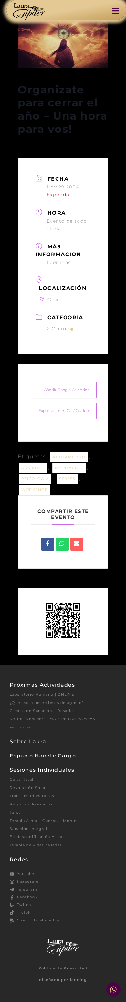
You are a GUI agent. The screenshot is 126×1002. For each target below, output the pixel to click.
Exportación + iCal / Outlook (64, 410)
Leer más (59, 262)
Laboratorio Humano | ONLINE (42, 694)
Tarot (15, 812)
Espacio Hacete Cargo (43, 756)
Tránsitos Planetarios (32, 796)
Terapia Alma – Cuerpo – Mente (43, 820)
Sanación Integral (28, 828)
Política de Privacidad (63, 968)
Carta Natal (21, 779)
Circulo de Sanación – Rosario (41, 710)
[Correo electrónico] (76, 544)
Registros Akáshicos (31, 804)
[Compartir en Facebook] (47, 544)
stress (67, 479)
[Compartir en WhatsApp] (62, 544)
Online (60, 329)
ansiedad (33, 468)
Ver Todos (20, 727)
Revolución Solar (28, 787)
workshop (34, 489)
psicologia (35, 479)
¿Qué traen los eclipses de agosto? (47, 702)
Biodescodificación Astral (37, 836)
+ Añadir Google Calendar (65, 389)
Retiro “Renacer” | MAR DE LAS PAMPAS (53, 719)
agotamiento (69, 457)
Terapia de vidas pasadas (36, 845)
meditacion (69, 468)
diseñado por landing (63, 980)
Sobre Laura (28, 741)
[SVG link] (29, 11)
